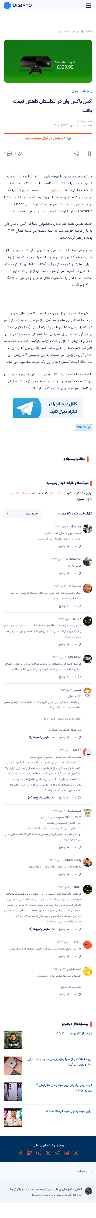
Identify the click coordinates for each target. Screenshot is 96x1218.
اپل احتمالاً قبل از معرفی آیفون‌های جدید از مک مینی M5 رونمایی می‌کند (60, 1062)
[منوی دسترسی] (88, 5)
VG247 (81, 428)
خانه (89, 31)
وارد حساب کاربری (23, 493)
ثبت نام (55, 493)
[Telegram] (57, 1153)
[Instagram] (76, 1153)
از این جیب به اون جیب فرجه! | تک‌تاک (69, 1111)
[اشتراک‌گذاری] (76, 153)
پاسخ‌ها (40, 737)
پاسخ (62, 546)
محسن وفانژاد (84, 121)
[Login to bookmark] (89, 153)
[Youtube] (38, 1153)
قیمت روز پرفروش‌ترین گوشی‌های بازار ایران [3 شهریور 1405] (63, 1088)
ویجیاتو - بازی (68, 31)
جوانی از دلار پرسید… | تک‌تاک (74, 1033)
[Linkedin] (66, 1153)
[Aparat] (29, 1153)
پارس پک (56, 1195)
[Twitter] (48, 1153)
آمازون (54, 190)
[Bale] (20, 1153)
